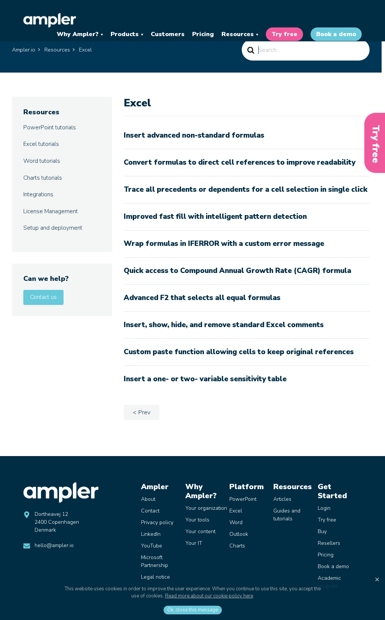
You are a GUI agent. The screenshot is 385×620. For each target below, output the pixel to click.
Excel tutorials (41, 144)
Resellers (329, 543)
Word (236, 522)
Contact (150, 510)
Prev (144, 412)
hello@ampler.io (54, 545)
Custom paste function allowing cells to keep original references (239, 352)
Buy (322, 531)
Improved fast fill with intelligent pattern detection (215, 216)
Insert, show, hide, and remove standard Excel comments (224, 325)
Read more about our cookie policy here (209, 596)
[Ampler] (49, 20)
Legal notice (155, 577)
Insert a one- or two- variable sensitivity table (205, 379)
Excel (235, 510)
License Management (50, 211)
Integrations (38, 194)
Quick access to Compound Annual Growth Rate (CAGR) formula (237, 271)
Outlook (238, 534)
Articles (282, 499)
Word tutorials (41, 161)
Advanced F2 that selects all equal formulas (202, 298)
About (148, 499)
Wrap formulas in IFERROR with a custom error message (224, 244)
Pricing (203, 34)
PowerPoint (242, 499)
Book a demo (336, 34)
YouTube (151, 545)
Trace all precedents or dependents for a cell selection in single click (245, 189)
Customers (168, 34)
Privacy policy (157, 522)
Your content (200, 531)
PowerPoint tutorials (49, 127)
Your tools (197, 519)
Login (324, 508)
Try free (284, 34)
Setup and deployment (52, 228)
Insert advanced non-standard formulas (194, 135)
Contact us (43, 297)
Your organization (206, 508)
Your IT (193, 543)
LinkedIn (151, 534)
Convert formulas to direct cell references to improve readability (239, 162)
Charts (237, 545)
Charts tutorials (42, 178)
